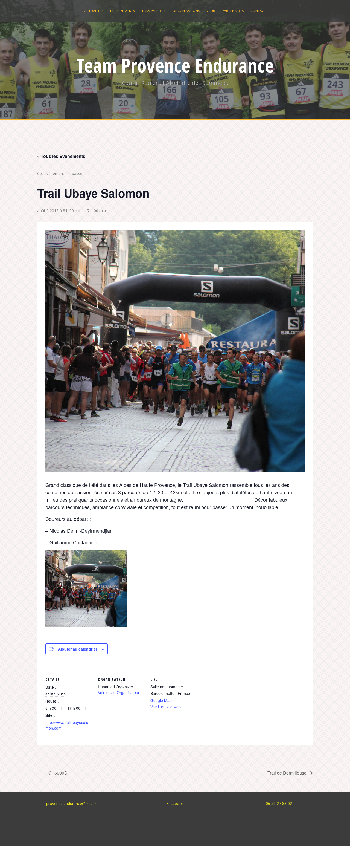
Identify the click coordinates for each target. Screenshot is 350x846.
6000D (60, 773)
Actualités (94, 10)
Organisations (186, 10)
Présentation (122, 10)
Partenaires (233, 10)
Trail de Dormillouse (287, 773)
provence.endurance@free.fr (71, 803)
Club (211, 10)
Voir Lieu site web (165, 706)
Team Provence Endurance (175, 65)
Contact (258, 10)
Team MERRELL (154, 10)
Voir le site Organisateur (118, 692)
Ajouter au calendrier (77, 649)
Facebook (175, 803)
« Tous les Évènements (61, 156)
